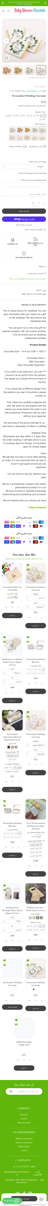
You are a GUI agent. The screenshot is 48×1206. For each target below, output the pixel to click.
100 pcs (36, 116)
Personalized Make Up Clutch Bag (12, 588)
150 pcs (29, 116)
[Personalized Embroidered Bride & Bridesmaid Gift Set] (12, 720)
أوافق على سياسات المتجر (33, 229)
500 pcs (42, 119)
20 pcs (42, 926)
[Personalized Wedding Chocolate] (35, 573)
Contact (24, 1131)
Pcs (12, 678)
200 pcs (22, 116)
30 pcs (36, 926)
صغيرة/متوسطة (12, 755)
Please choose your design (37, 162)
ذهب (38, 836)
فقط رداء (18, 768)
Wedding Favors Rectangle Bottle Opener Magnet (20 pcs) (12, 910)
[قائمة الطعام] (3, 11)
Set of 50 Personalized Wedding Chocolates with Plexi (35, 826)
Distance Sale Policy (24, 1151)
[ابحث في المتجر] (9, 11)
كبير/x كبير (12, 759)
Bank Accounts (24, 1135)
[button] (45, 3)
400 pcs (8, 116)
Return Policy (24, 1159)
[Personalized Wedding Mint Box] (35, 645)
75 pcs (36, 930)
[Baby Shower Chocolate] (30, 11)
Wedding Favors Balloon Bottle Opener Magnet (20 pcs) (12, 662)
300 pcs (15, 116)
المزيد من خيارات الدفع (24, 225)
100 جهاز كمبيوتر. (35, 848)
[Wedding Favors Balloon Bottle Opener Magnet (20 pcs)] (12, 645)
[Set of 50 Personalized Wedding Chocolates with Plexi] (35, 809)
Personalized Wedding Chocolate (35, 588)
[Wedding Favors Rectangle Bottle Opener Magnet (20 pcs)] (12, 893)
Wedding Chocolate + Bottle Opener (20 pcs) (35, 908)
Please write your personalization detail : (32, 180)
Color (35, 603)
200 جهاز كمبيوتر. (35, 856)
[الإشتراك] (11, 1104)
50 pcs (43, 116)
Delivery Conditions (24, 1155)
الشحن (33, 106)
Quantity (35, 594)
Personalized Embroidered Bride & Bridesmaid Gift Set (12, 737)
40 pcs (29, 926)
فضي (33, 836)
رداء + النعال (8, 768)
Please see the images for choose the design (32, 173)
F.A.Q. (24, 1163)
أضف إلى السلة (24, 1199)
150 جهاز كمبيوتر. (35, 852)
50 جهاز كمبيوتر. (35, 844)
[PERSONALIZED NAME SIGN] (24, 1040)
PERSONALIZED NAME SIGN (24, 1056)
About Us (24, 1127)
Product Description (33, 305)
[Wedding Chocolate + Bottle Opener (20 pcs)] (35, 893)
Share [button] (41, 266)
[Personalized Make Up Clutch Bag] (12, 573)
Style (35, 750)
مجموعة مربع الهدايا (12, 771)
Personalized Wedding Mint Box (35, 660)
